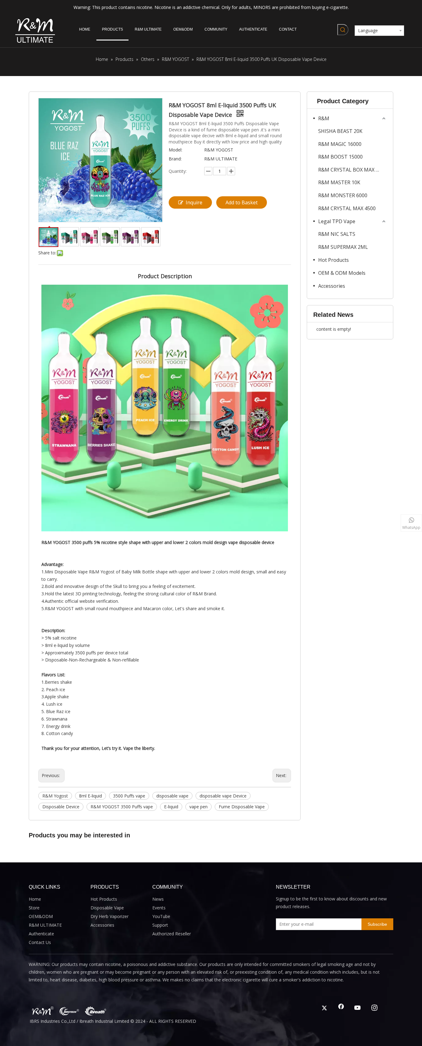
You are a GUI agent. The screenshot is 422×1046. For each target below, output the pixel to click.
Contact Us (40, 942)
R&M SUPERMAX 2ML (343, 247)
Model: (175, 150)
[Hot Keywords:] (342, 29)
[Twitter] (324, 1008)
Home (35, 899)
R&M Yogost (55, 796)
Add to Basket (242, 202)
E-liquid (171, 807)
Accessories (331, 286)
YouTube (161, 916)
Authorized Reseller (171, 934)
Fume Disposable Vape (242, 807)
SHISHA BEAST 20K (340, 131)
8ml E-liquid (90, 796)
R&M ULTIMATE (45, 925)
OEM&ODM (41, 916)
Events (159, 908)
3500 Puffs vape (129, 796)
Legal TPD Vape (336, 221)
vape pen (198, 807)
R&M (323, 118)
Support (160, 925)
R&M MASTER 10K (339, 182)
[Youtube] (358, 1008)
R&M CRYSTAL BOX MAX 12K (351, 169)
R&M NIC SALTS (336, 234)
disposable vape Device (223, 796)
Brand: (175, 159)
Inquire (194, 202)
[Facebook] (341, 1008)
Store (34, 908)
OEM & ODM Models (341, 273)
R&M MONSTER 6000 (342, 195)
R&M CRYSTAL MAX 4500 (347, 208)
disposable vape (172, 796)
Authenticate (41, 934)
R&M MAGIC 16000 (339, 144)
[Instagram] (374, 1008)
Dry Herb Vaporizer (110, 916)
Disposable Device (60, 807)
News (158, 899)
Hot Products (333, 260)
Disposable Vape (107, 908)
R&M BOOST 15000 (340, 156)
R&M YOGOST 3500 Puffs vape (122, 807)
